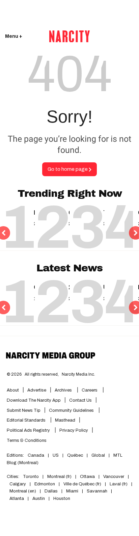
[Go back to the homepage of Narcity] (69, 36)
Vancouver (113, 476)
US (56, 455)
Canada (36, 455)
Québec (75, 455)
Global (98, 455)
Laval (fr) (119, 484)
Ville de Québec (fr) (82, 484)
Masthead (65, 420)
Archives (63, 390)
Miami (72, 491)
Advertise (36, 390)
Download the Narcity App (34, 400)
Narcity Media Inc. (78, 374)
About (13, 390)
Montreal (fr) (59, 476)
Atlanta (16, 498)
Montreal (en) (22, 491)
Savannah (97, 491)
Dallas (51, 491)
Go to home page (68, 169)
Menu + (13, 36)
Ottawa (87, 476)
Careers (90, 390)
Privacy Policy (73, 430)
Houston (61, 498)
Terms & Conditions (27, 440)
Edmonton (44, 484)
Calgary (17, 484)
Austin (38, 498)
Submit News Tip (23, 410)
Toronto (31, 476)
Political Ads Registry (29, 430)
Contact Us (80, 400)
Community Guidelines (72, 410)
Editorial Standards (27, 420)
